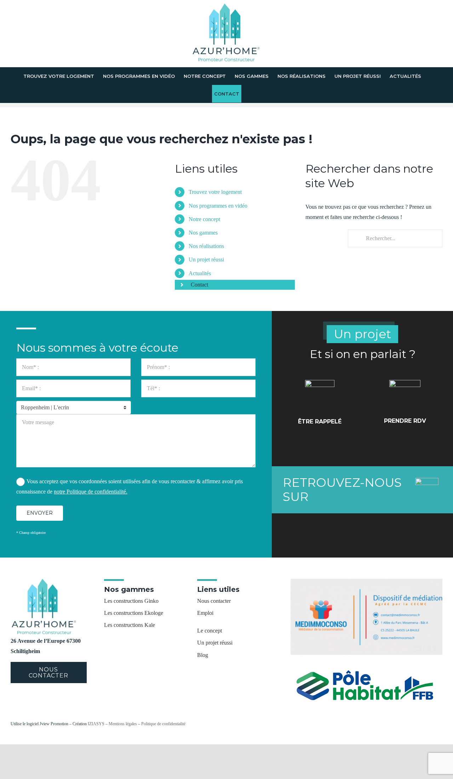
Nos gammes (203, 233)
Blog (202, 655)
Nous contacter (214, 601)
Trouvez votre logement (215, 192)
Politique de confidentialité (163, 723)
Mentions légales (123, 723)
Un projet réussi (206, 259)
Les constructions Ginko (131, 601)
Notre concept (204, 219)
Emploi (205, 613)
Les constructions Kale (129, 625)
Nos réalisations (206, 246)
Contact (199, 285)
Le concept (209, 631)
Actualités (200, 273)
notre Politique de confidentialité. (90, 492)
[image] (366, 581)
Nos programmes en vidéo (218, 206)
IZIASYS (96, 723)
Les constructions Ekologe (133, 613)
